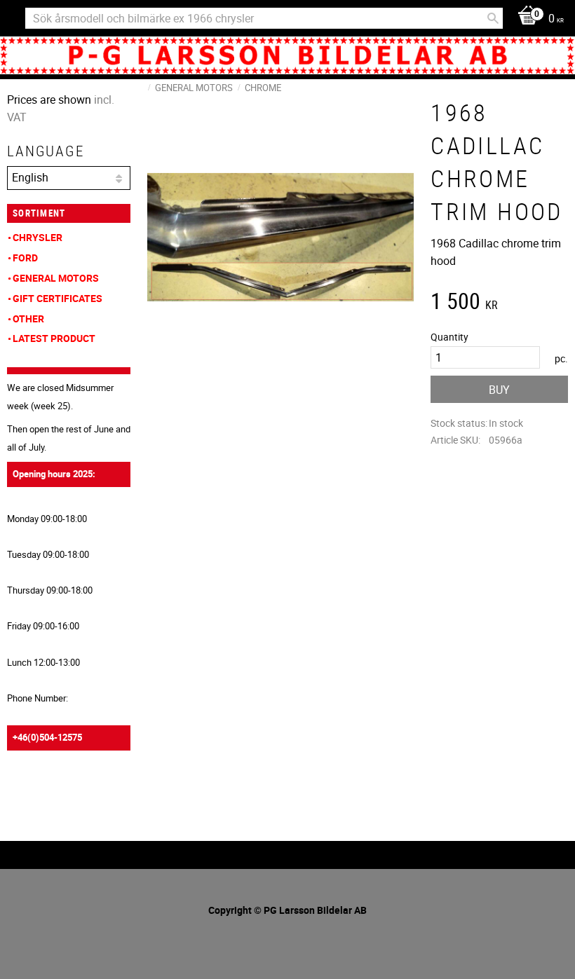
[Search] (492, 18)
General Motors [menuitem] (56, 278)
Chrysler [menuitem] (37, 237)
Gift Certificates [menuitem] (57, 298)
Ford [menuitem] (25, 257)
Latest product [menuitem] (54, 338)
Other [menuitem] (28, 318)
